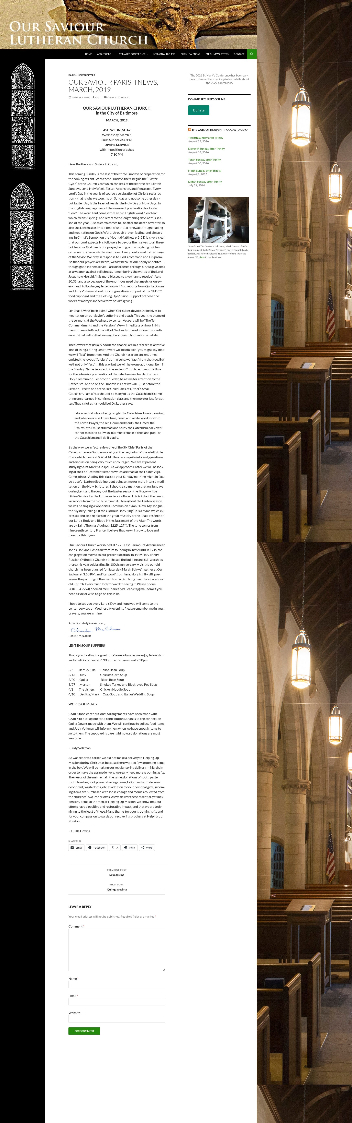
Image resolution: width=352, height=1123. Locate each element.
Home (88, 54)
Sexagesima (116, 872)
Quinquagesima (117, 887)
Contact (239, 54)
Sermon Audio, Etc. (164, 54)
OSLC (98, 97)
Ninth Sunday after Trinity (204, 170)
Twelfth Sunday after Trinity (205, 137)
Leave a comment (118, 97)
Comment (76, 926)
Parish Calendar (190, 54)
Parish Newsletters (217, 54)
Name (73, 978)
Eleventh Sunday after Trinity (206, 148)
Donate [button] (199, 110)
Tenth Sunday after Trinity (204, 159)
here (202, 257)
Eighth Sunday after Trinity (205, 181)
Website (74, 1013)
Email (73, 995)
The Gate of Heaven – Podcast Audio (220, 129)
